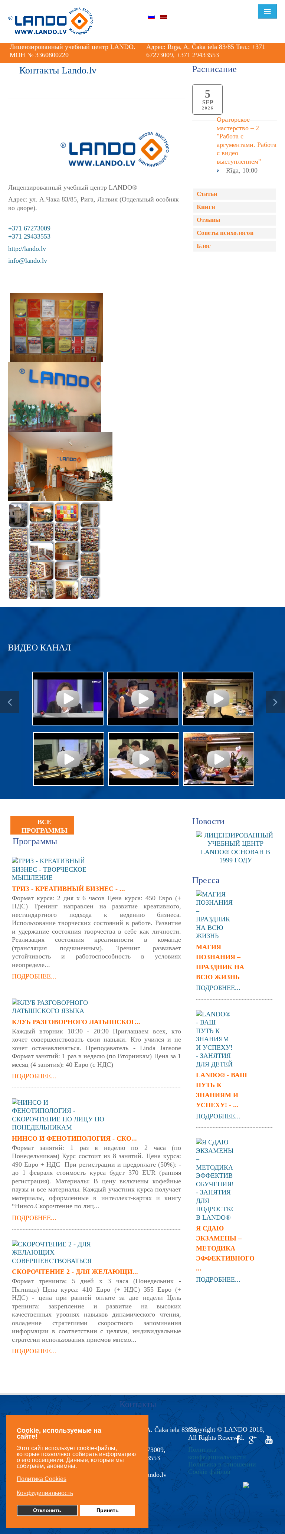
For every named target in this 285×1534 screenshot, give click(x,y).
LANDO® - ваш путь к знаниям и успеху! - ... (221, 1090)
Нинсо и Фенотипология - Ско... (74, 1138)
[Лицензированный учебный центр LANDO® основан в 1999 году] (238, 847)
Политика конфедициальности (217, 1453)
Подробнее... (34, 976)
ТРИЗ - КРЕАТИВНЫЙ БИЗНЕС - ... (68, 888)
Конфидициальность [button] (45, 1493)
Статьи (207, 193)
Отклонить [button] (47, 1510)
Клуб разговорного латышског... (76, 1022)
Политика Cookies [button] (41, 1479)
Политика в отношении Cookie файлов (222, 1468)
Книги (206, 206)
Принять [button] (107, 1510)
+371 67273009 (29, 228)
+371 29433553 (29, 236)
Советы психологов (225, 232)
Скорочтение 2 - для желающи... (75, 1271)
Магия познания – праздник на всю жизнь (220, 962)
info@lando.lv (27, 260)
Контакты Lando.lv (57, 70)
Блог (204, 245)
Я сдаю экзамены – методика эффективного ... (223, 1248)
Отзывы (208, 219)
